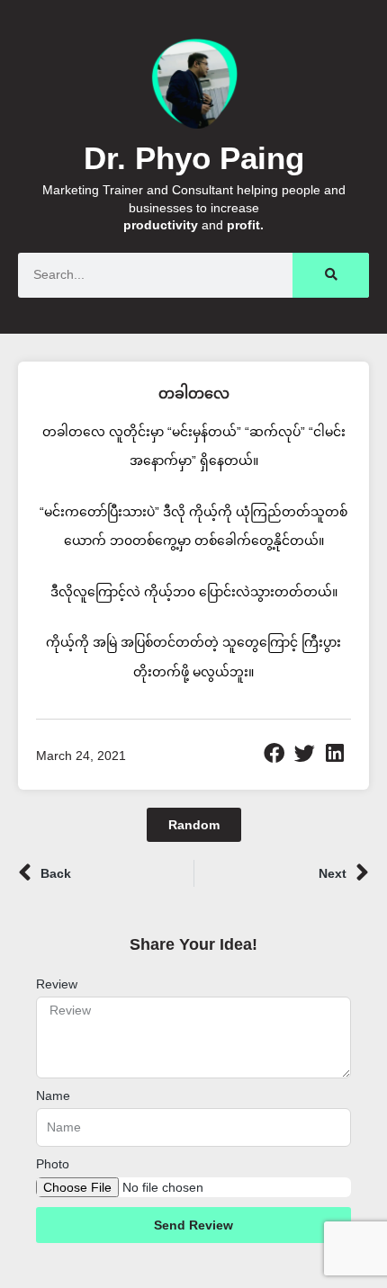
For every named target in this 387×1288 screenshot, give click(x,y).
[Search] (330, 275)
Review (56, 984)
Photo (52, 1164)
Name (53, 1095)
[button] (274, 753)
